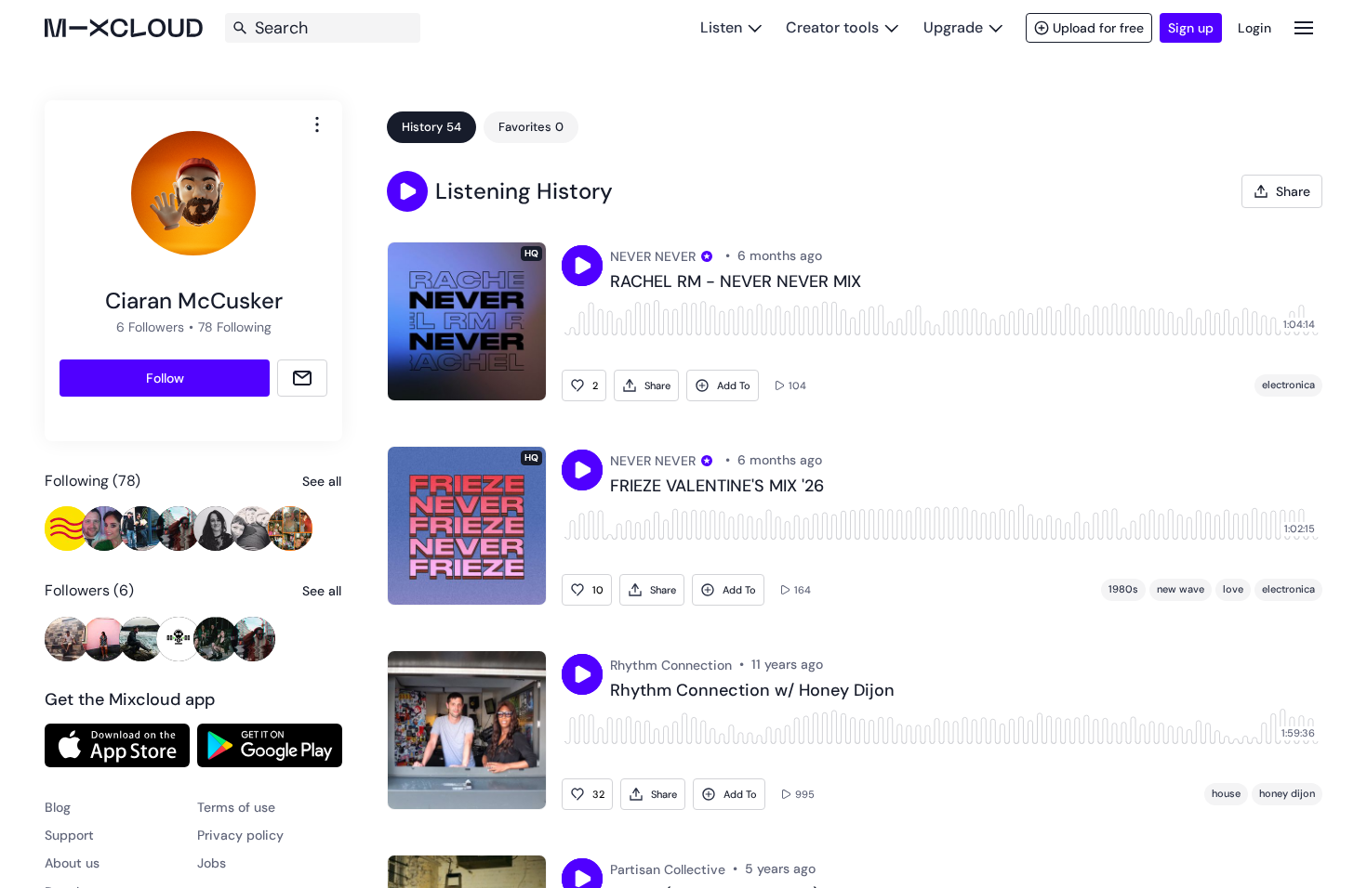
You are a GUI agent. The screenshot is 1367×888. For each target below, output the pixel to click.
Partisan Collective (667, 869)
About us (72, 863)
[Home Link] (124, 28)
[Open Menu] (1304, 27)
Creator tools (832, 27)
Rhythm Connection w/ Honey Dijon (752, 691)
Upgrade (953, 27)
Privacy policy (240, 835)
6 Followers (150, 327)
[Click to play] (582, 265)
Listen (721, 27)
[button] (407, 191)
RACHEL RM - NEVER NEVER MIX (735, 282)
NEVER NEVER (653, 256)
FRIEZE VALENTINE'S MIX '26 (717, 486)
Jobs (211, 863)
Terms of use (236, 807)
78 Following (235, 327)
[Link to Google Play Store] (269, 745)
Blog (58, 807)
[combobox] (317, 124)
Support (69, 835)
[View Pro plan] (707, 256)
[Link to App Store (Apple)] (117, 745)
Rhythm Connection (671, 665)
